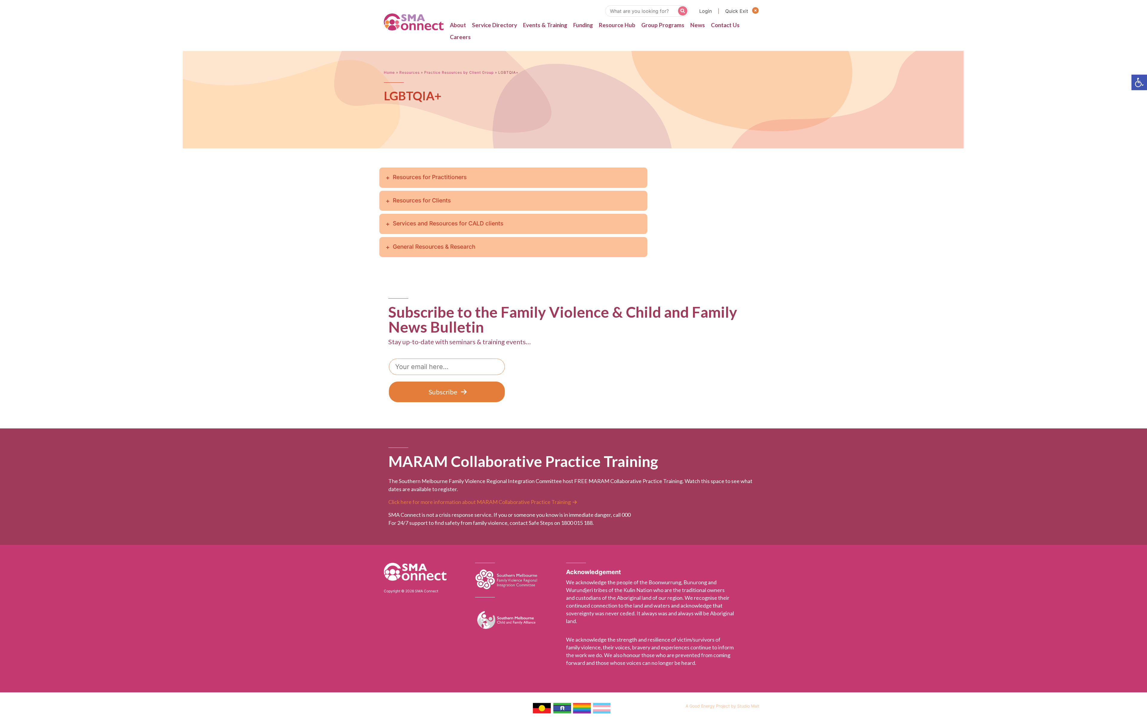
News (697, 24)
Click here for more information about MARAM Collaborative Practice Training (479, 502)
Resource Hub (617, 24)
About (458, 24)
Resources (409, 72)
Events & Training (545, 24)
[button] (1139, 82)
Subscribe (443, 392)
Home (389, 72)
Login (705, 11)
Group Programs (662, 24)
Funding (583, 24)
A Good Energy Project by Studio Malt (722, 705)
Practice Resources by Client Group (459, 72)
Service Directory (494, 24)
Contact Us (725, 24)
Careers (460, 36)
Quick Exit (737, 11)
